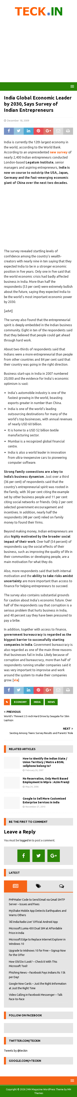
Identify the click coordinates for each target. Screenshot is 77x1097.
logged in (25, 840)
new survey (59, 152)
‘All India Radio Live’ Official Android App (33, 921)
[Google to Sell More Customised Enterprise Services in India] (12, 803)
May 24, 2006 (31, 786)
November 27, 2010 (35, 807)
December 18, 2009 (18, 120)
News (51, 702)
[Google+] (53, 856)
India (37, 702)
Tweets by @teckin (15, 1050)
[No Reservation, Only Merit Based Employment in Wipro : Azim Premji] (12, 783)
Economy (20, 702)
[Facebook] (23, 856)
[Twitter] (38, 856)
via (16, 680)
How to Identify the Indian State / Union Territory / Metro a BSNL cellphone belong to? (45, 762)
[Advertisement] (38, 50)
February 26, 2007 (34, 770)
